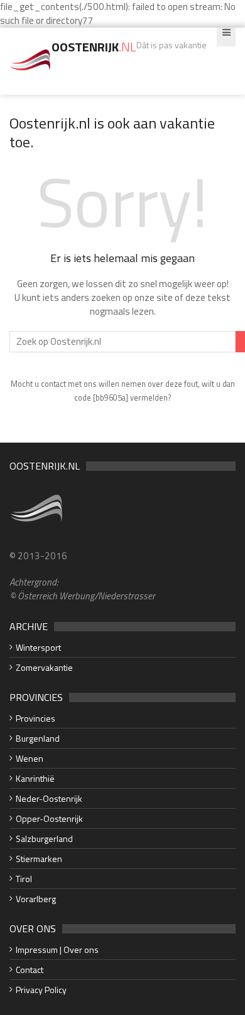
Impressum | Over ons (57, 949)
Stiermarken (39, 858)
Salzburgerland (44, 838)
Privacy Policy (41, 989)
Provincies (35, 718)
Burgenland (38, 738)
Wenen (29, 758)
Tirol (24, 878)
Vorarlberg (36, 898)
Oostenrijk (94, 46)
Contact (29, 969)
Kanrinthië (35, 778)
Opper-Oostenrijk (49, 818)
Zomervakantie (44, 667)
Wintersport (38, 647)
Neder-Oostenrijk (49, 798)
